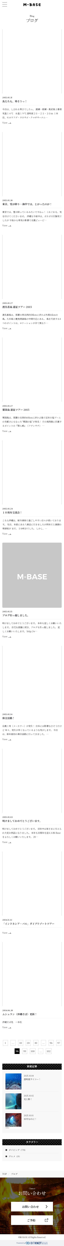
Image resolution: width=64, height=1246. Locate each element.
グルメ (15, 1156)
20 (28, 1042)
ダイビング (18, 1149)
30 (35, 1042)
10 (20, 1042)
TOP (4, 1173)
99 (24, 1051)
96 (51, 1042)
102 (49, 1051)
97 (58, 1042)
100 (33, 1051)
